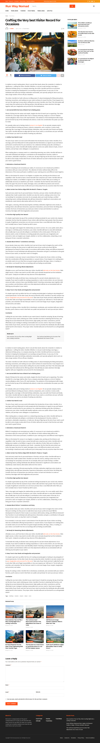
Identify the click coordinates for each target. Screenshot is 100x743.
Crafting (11, 596)
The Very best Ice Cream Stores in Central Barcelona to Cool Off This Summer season (35, 646)
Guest (21, 596)
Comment (8, 665)
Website (38, 692)
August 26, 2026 (9, 625)
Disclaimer (16, 1)
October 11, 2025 (82, 37)
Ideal (26, 596)
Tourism (22, 11)
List (30, 596)
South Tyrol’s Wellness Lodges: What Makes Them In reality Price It (55, 646)
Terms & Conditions (30, 1)
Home (6, 1)
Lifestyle (49, 11)
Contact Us (11, 1)
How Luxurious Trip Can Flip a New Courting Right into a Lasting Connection (13, 621)
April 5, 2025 (18, 28)
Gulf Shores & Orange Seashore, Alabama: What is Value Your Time (54, 621)
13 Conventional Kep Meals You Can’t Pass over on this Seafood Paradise (86, 51)
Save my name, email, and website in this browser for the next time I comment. (27, 699)
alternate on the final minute (51, 270)
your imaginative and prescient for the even (19, 297)
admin (12, 28)
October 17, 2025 (82, 28)
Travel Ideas (41, 11)
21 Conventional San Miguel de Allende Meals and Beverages (86, 60)
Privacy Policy (22, 1)
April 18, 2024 (81, 44)
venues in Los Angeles (36, 125)
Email (7, 692)
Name (7, 685)
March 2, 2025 (82, 55)
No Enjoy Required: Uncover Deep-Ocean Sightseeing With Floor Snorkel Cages (14, 646)
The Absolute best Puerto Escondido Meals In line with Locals (86, 33)
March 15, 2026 (82, 64)
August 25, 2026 (29, 627)
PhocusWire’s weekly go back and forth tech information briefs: (85, 24)
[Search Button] (72, 6)
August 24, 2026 (29, 650)
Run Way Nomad (17, 6)
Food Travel (31, 11)
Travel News (14, 11)
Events (16, 596)
